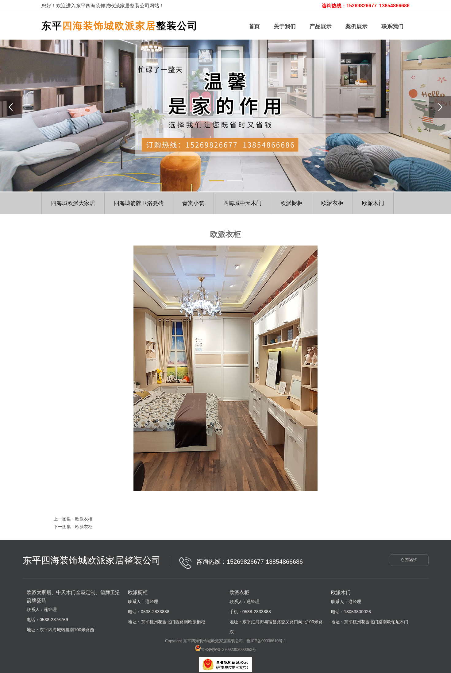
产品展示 (321, 26)
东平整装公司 (119, 25)
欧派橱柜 (291, 203)
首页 (254, 26)
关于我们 (285, 26)
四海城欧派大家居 (73, 203)
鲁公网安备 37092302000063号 (228, 649)
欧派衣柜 (332, 203)
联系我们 (392, 26)
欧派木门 (373, 203)
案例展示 (356, 26)
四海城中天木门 (242, 203)
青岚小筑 (193, 203)
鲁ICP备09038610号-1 (266, 641)
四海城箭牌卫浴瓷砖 (139, 203)
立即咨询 (409, 560)
